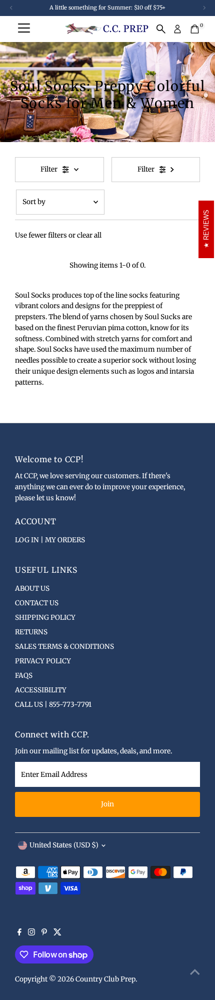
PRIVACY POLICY (43, 661)
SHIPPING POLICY (45, 617)
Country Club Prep (106, 979)
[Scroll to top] (195, 972)
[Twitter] (57, 933)
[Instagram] (32, 933)
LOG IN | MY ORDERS (50, 540)
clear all (89, 235)
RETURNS (31, 632)
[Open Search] (161, 29)
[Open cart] (195, 29)
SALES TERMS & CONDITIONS (64, 646)
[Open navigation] (24, 29)
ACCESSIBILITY (40, 690)
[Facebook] (19, 933)
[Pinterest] (44, 933)
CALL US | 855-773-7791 (53, 704)
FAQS (23, 675)
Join (107, 804)
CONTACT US (36, 603)
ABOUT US (32, 588)
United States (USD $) (64, 845)
